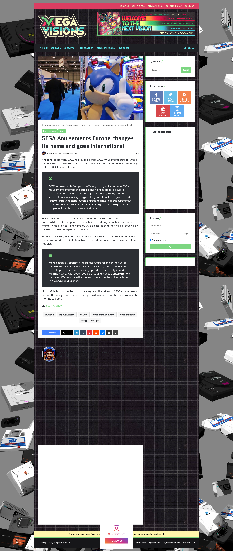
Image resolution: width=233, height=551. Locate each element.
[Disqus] (90, 406)
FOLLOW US (117, 540)
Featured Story (58, 125)
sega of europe (91, 320)
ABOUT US (124, 6)
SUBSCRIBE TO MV (107, 48)
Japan (50, 314)
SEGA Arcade (54, 305)
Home (47, 125)
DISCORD (125, 48)
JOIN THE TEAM (138, 6)
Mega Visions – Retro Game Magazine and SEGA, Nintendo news (150, 542)
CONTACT (189, 6)
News (62, 131)
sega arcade (128, 314)
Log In (170, 246)
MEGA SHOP (87, 48)
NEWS (56, 48)
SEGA (84, 314)
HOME (45, 48)
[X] (64, 356)
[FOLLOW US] (116, 529)
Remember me (158, 240)
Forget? (186, 234)
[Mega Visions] (62, 26)
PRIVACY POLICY (155, 6)
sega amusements (104, 314)
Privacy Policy (188, 542)
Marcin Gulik (52, 153)
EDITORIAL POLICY (174, 6)
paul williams (67, 314)
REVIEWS (70, 48)
